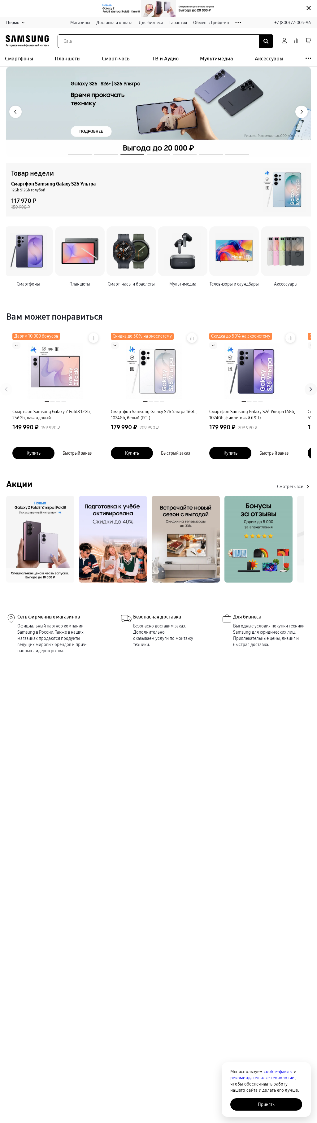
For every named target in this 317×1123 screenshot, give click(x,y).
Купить (34, 453)
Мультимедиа (216, 58)
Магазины (80, 22)
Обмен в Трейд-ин (211, 22)
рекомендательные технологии (262, 1078)
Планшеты (67, 58)
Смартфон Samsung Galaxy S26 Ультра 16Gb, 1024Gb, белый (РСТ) (154, 415)
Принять (266, 1104)
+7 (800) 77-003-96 (292, 22)
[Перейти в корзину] (308, 41)
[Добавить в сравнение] (93, 338)
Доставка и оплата (114, 22)
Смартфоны (19, 58)
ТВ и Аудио (165, 58)
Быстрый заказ (77, 453)
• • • (238, 23)
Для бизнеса (151, 22)
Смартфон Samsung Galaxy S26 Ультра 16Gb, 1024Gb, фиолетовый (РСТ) (252, 415)
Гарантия (178, 22)
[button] (80, 154)
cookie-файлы (278, 1071)
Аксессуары (269, 58)
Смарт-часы (116, 58)
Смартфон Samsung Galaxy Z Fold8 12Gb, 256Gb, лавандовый (51, 415)
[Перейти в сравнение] (296, 41)
